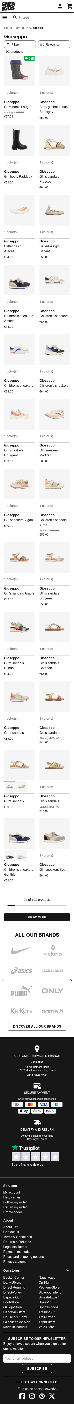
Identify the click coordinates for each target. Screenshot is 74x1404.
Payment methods (16, 1251)
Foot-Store (11, 1302)
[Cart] (70, 6)
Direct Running (14, 1287)
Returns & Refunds (17, 1241)
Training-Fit (47, 1312)
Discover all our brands (37, 1026)
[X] (52, 1397)
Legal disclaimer (15, 1246)
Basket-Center (13, 1277)
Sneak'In (45, 1302)
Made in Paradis (15, 1326)
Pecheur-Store (49, 1287)
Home (8, 28)
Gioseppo (11, 101)
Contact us (37, 1061)
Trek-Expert (47, 1317)
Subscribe (37, 1368)
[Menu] (5, 17)
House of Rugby (15, 1317)
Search (23, 17)
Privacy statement (16, 1261)
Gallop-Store (12, 1307)
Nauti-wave (47, 1277)
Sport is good (48, 1307)
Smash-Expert (49, 1297)
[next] (71, 981)
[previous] (3, 981)
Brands (20, 28)
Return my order (15, 1207)
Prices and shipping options (23, 1256)
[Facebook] (22, 1397)
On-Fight (45, 1282)
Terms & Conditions (17, 1236)
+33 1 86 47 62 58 (37, 1075)
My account (11, 1192)
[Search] (15, 17)
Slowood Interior (50, 1292)
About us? (10, 1226)
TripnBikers (47, 1321)
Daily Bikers (12, 1282)
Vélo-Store (46, 1326)
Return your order (37, 1139)
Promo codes (13, 1212)
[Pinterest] (42, 1397)
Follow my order (15, 1202)
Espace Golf (12, 1297)
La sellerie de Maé (16, 1321)
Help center (11, 1197)
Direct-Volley (12, 1292)
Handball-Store (14, 1312)
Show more (37, 917)
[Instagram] (32, 1397)
